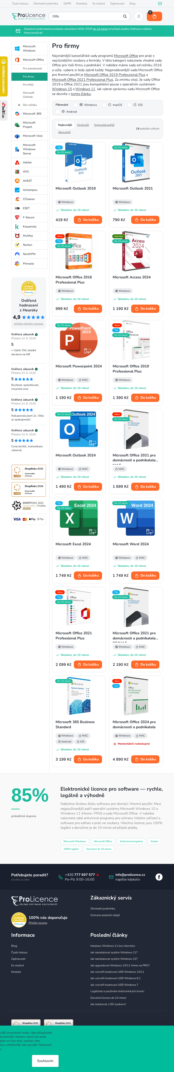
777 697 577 (83, 874)
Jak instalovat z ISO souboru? (107, 1004)
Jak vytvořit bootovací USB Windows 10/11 (116, 972)
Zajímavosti (115, 4)
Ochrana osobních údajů (103, 915)
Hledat (123, 16)
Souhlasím (45, 1061)
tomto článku (79, 94)
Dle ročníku (28, 105)
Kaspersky (28, 226)
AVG (24, 172)
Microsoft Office (31, 60)
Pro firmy (26, 77)
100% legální (69, 849)
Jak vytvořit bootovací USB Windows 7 (113, 985)
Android (70, 112)
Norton (26, 245)
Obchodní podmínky (44, 4)
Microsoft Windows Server (27, 149)
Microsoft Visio (31, 136)
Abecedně (62, 132)
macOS (116, 105)
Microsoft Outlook (27, 95)
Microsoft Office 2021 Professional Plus (80, 79)
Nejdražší (81, 125)
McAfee (26, 236)
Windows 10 (60, 89)
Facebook (157, 877)
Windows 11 (84, 89)
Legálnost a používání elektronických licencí (116, 991)
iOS (138, 105)
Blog (131, 4)
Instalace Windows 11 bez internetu (111, 946)
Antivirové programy (129, 841)
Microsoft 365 (30, 114)
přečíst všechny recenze (27, 324)
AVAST (25, 181)
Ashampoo (28, 190)
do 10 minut (98, 29)
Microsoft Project (27, 125)
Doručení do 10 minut (97, 849)
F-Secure (27, 217)
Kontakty (80, 4)
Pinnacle (26, 264)
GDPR (65, 4)
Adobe (25, 162)
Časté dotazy (18, 4)
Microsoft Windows (27, 48)
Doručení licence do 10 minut (107, 998)
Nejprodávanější (103, 125)
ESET (24, 208)
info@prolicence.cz (128, 874)
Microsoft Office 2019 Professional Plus (113, 74)
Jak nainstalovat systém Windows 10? (112, 959)
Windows (88, 105)
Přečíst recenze (36, 923)
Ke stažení (97, 4)
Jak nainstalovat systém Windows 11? (112, 952)
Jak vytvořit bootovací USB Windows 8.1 (114, 978)
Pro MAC (26, 85)
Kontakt (14, 972)
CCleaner (27, 199)
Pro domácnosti (30, 69)
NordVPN (27, 254)
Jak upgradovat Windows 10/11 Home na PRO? (118, 965)
